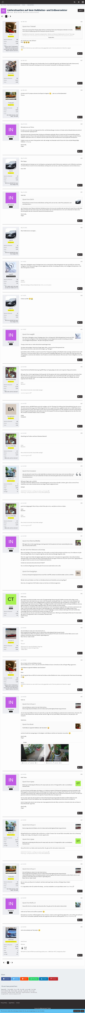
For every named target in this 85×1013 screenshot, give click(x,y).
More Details (76, 1011)
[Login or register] (78, 2)
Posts (5, 43)
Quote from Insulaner (29, 471)
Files (5, 950)
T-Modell (9, 989)
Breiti (21, 989)
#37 (81, 403)
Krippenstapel (25, 992)
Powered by (42, 1008)
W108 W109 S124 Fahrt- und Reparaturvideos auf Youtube (34, 491)
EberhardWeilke (5, 991)
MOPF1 (17, 992)
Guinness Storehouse (69, 916)
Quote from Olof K (28, 199)
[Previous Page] (2, 16)
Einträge (5, 491)
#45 (81, 696)
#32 (81, 227)
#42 (81, 593)
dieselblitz (33, 992)
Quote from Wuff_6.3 (29, 903)
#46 (81, 774)
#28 (81, 90)
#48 (81, 864)
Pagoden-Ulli (10, 992)
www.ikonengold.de (25, 393)
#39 (81, 466)
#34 (81, 295)
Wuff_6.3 (13, 991)
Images (5, 489)
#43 (81, 627)
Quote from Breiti (27, 724)
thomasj (3, 992)
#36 (81, 366)
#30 (81, 158)
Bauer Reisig (69, 886)
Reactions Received (8, 39)
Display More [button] (51, 37)
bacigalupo (3, 994)
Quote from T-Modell (29, 26)
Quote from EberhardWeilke (31, 541)
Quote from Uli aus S (28, 704)
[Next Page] (10, 16)
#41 (81, 536)
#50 (81, 927)
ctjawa (19, 991)
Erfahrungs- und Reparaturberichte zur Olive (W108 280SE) (34, 492)
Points (5, 41)
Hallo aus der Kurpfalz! (46, 285)
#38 (81, 433)
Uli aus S (16, 989)
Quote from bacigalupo (29, 571)
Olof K (32, 989)
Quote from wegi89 (28, 334)
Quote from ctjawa (28, 782)
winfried (27, 989)
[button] (83, 2)
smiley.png (28, 142)
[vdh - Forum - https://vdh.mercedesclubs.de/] (2, 2)
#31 (81, 192)
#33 (81, 261)
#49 (81, 898)
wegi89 (24, 991)
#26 (81, 21)
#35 (81, 329)
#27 (81, 60)
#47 (81, 820)
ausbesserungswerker (14, 994)
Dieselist (31, 991)
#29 (81, 124)
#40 (81, 503)
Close (82, 1011)
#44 (81, 660)
